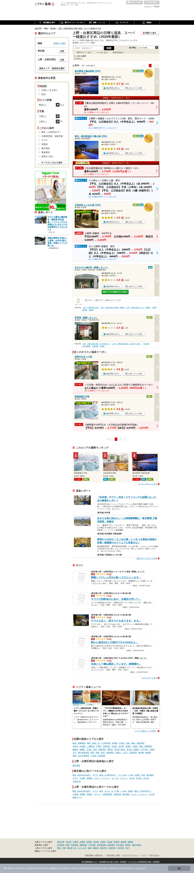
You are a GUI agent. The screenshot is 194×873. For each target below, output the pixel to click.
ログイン (148, 6)
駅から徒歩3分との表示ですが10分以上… (114, 642)
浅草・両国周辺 (99, 749)
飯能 (89, 848)
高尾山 (118, 752)
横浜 (59, 848)
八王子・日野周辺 (129, 752)
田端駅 (102, 346)
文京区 (89, 749)
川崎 (64, 848)
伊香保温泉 (101, 845)
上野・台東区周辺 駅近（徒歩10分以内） (126, 344)
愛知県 (123, 842)
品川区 (121, 746)
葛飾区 (136, 749)
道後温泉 (111, 845)
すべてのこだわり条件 (51, 162)
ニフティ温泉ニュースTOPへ (146, 731)
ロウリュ (124, 778)
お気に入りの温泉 (134, 2)
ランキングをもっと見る (147, 484)
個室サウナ (77, 797)
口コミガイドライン (130, 855)
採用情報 (156, 862)
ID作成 (156, 6)
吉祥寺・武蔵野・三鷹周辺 (84, 746)
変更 (62, 51)
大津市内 (120, 848)
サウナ (95, 775)
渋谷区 (122, 743)
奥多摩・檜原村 (144, 752)
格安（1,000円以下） (108, 775)
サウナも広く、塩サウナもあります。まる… (116, 620)
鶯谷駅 (84, 310)
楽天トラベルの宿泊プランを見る (115, 292)
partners (53, 868)
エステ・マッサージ (102, 778)
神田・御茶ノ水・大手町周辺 (99, 743)
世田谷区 (106, 746)
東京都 (96, 842)
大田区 (135, 746)
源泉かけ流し (47, 156)
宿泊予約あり (118, 52)
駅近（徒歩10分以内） (82, 775)
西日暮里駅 (86, 346)
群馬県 (89, 842)
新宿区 (115, 743)
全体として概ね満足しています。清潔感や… (116, 664)
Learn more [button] (140, 868)
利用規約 (123, 862)
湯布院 (128, 845)
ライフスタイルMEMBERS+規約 (139, 862)
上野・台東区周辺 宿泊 (90, 308)
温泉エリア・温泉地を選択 (52, 68)
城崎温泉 (83, 845)
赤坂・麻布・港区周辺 (135, 743)
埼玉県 (68, 842)
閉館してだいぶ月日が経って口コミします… (116, 577)
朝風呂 (89, 794)
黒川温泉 (120, 845)
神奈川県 (61, 842)
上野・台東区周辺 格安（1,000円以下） (96, 344)
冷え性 (132, 778)
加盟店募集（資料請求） (94, 855)
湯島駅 (91, 310)
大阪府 (103, 842)
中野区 (99, 746)
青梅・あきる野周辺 (81, 756)
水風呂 (137, 775)
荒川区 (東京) (119, 749)
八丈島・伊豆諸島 (98, 756)
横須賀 (70, 848)
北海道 (110, 842)
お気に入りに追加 (135, 88)
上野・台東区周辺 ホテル (135, 308)
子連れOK (77, 781)
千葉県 (75, 842)
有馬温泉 (74, 845)
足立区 (129, 749)
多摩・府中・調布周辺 (105, 752)
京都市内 (112, 848)
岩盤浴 (44, 144)
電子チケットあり (84, 52)
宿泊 (143, 775)
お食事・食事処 (85, 778)
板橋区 (82, 749)
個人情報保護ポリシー (90, 862)
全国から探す (59, 43)
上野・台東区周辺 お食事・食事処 (112, 308)
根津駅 (147, 308)
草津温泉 (61, 845)
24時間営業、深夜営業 (111, 794)
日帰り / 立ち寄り (49, 90)
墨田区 (110, 749)
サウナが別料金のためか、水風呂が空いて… (116, 599)
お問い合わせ (154, 855)
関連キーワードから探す (45, 851)
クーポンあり (102, 52)
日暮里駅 (95, 346)
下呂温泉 (92, 845)
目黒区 (128, 746)
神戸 (127, 848)
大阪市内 (103, 848)
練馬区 (75, 749)
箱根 (68, 845)
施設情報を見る (112, 88)
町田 (92, 752)
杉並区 (114, 746)
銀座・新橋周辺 (79, 743)
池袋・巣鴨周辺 (145, 746)
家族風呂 (45, 152)
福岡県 (130, 842)
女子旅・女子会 (142, 778)
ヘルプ (143, 855)
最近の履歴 (151, 2)
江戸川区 (144, 749)
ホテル (75, 778)
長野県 (116, 842)
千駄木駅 (146, 344)
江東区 (152, 749)
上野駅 (154, 308)
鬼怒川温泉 (136, 845)
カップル (115, 778)
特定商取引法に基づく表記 (108, 862)
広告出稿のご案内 (113, 855)
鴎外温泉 (76, 765)
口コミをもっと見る (149, 678)
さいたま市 (81, 848)
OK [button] (179, 868)
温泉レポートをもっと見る (146, 558)
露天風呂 (150, 775)
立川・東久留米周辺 (81, 752)
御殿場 (95, 848)
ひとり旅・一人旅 (126, 775)
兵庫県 (82, 842)
